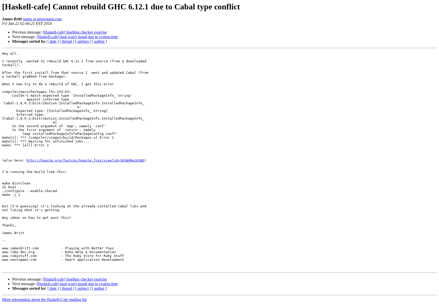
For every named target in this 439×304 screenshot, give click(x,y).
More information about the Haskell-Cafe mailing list (44, 299)
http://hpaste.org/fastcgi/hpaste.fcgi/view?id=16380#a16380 (85, 160)
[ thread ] (67, 41)
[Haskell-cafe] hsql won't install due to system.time (77, 37)
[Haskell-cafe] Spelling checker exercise (75, 32)
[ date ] (53, 41)
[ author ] (99, 41)
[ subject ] (83, 41)
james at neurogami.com (42, 19)
